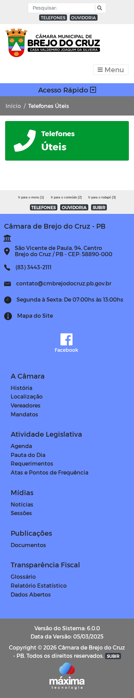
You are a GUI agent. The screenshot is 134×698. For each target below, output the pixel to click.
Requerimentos (32, 463)
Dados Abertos (31, 594)
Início (13, 105)
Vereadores (26, 405)
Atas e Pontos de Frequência (49, 472)
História (21, 387)
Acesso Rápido (64, 90)
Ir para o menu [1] (31, 197)
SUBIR (99, 207)
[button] (99, 8)
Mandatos (24, 414)
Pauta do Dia (28, 454)
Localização (27, 396)
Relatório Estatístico (39, 585)
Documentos (28, 545)
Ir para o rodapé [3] (102, 197)
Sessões (21, 513)
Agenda (21, 446)
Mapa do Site (35, 315)
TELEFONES (53, 17)
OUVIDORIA (83, 17)
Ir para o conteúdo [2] (66, 197)
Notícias (22, 504)
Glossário (23, 576)
